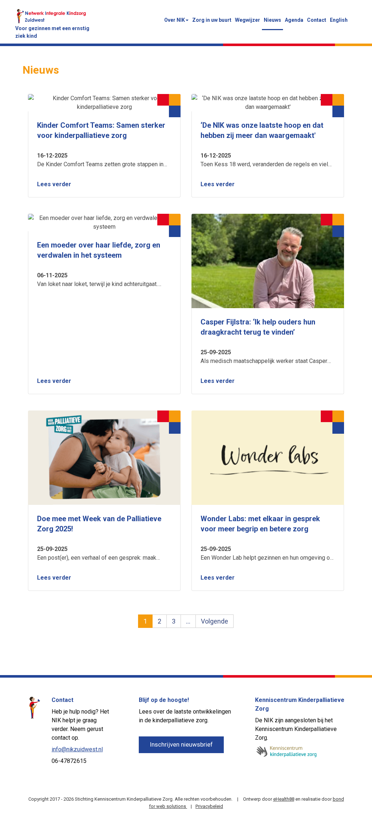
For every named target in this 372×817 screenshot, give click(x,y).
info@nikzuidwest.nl (77, 749)
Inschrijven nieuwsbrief (181, 744)
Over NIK (174, 20)
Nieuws (272, 20)
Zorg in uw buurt (211, 20)
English (339, 20)
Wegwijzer (247, 20)
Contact (316, 20)
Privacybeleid (209, 806)
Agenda (294, 20)
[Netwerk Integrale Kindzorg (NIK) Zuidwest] (51, 15)
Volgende (214, 621)
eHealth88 (283, 799)
